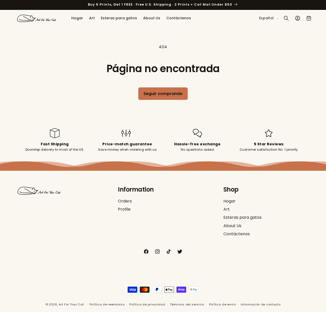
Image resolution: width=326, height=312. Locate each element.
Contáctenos (236, 234)
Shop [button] (231, 189)
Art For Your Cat (71, 304)
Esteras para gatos (242, 218)
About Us (232, 226)
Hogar (229, 201)
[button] (286, 18)
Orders (125, 201)
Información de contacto (260, 304)
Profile (124, 209)
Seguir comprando (163, 94)
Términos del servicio (187, 304)
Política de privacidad (147, 304)
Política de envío (222, 304)
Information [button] (136, 189)
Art (226, 209)
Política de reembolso (107, 304)
